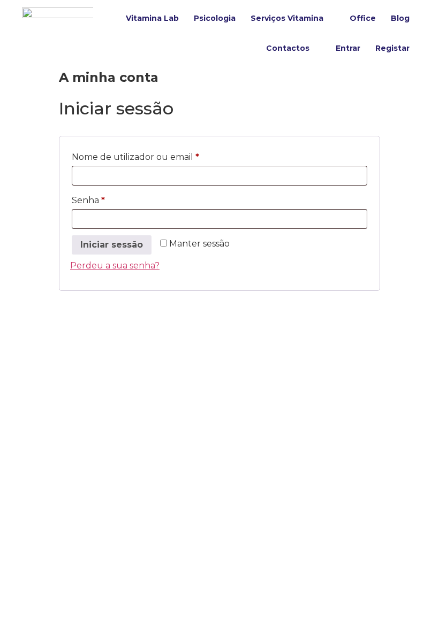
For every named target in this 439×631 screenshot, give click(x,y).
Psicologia (215, 18)
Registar (392, 48)
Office (363, 18)
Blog (400, 18)
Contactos (287, 48)
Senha (113, 198)
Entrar (348, 48)
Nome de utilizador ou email (160, 155)
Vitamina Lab (152, 18)
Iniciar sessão (111, 245)
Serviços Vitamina (287, 18)
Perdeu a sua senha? (115, 265)
